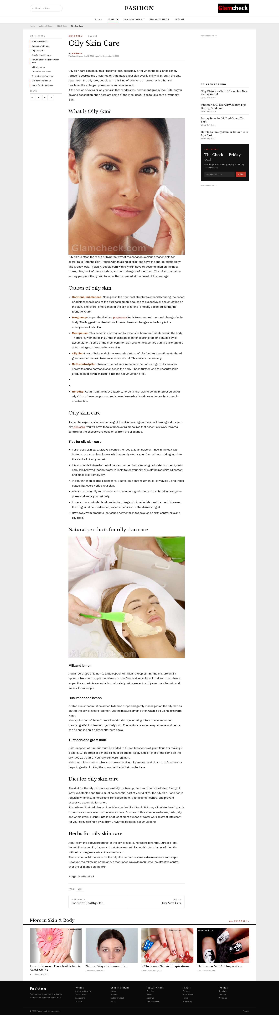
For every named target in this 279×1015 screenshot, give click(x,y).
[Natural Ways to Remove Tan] (112, 945)
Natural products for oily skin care (45, 61)
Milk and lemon (38, 67)
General (186, 991)
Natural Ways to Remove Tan (106, 966)
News (113, 991)
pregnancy (120, 317)
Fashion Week (153, 1001)
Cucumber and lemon (42, 72)
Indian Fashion (159, 19)
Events (114, 995)
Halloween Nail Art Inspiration (219, 966)
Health (179, 19)
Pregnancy (187, 1001)
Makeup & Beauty (46, 26)
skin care (79, 427)
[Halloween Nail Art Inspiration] (223, 945)
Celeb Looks (80, 995)
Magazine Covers (83, 991)
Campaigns (80, 998)
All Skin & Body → (239, 921)
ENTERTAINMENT (134, 19)
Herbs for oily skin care (42, 85)
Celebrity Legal (117, 998)
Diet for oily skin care (41, 81)
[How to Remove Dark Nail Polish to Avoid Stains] (56, 945)
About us (222, 991)
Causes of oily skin (41, 46)
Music (113, 1001)
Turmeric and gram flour (42, 76)
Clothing (78, 1001)
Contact (222, 995)
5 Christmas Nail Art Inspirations (165, 966)
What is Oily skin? (40, 41)
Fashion (139, 8)
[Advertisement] (225, 58)
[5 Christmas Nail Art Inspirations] (167, 945)
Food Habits (188, 995)
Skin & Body (62, 26)
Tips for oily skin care (41, 55)
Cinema (150, 998)
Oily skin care (38, 50)
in (32, 98)
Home (98, 19)
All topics (223, 998)
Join (240, 174)
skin (80, 889)
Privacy (246, 1011)
